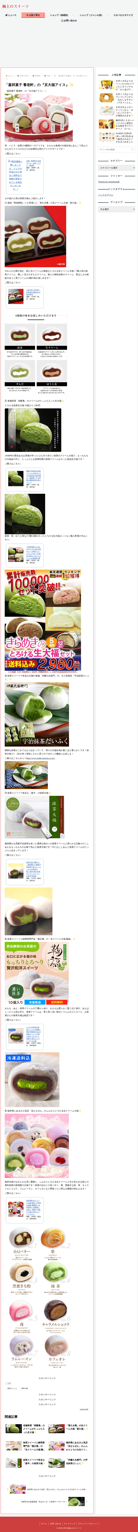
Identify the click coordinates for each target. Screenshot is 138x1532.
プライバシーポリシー (87, 1524)
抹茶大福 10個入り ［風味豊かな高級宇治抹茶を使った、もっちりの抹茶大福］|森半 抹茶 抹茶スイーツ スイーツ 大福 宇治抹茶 (33, 869)
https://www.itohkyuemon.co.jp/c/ (40, 758)
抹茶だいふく (12, 1388)
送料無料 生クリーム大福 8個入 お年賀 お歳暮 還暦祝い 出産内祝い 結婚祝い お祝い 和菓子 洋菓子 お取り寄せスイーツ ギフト (33, 1207)
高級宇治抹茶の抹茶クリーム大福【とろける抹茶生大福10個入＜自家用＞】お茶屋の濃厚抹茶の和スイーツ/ (33, 476)
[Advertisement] (69, 45)
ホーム (44, 1524)
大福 (9, 1383)
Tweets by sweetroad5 (109, 182)
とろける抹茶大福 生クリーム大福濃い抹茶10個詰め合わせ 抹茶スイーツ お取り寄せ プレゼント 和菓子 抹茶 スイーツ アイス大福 (33, 1034)
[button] (132, 149)
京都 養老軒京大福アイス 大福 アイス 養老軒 (33, 163)
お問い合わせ (55, 1524)
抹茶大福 (24, 1388)
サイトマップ (69, 1524)
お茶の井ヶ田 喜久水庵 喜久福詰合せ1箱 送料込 (33, 292)
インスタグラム (105, 195)
